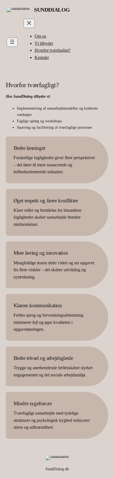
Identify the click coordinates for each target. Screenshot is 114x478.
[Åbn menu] (12, 42)
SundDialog (52, 10)
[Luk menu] (29, 23)
